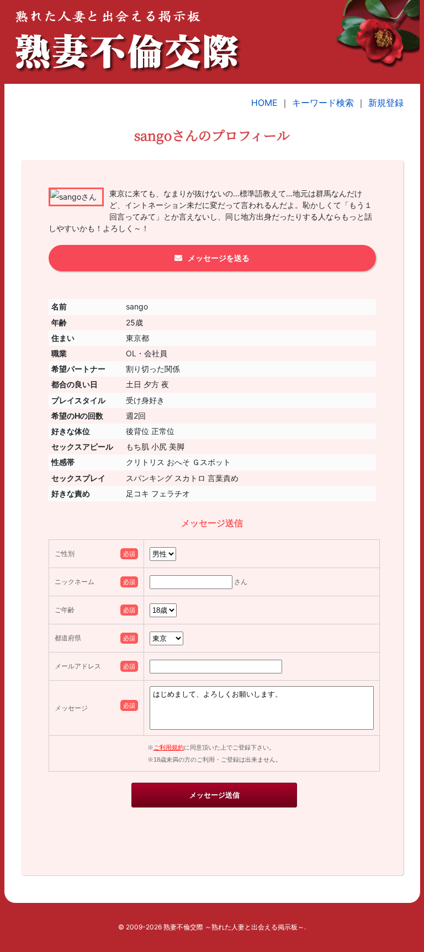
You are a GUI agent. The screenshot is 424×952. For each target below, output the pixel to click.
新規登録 (386, 102)
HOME (264, 102)
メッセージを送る (219, 258)
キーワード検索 (323, 102)
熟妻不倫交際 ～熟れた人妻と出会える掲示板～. (234, 927)
